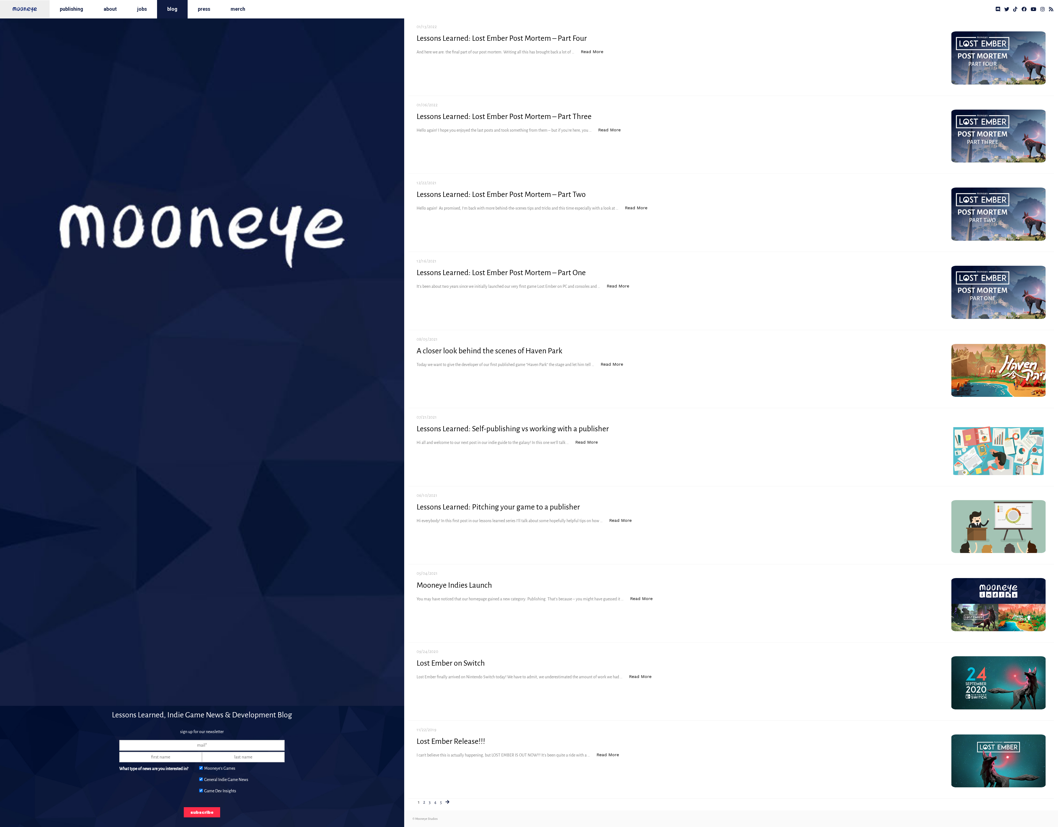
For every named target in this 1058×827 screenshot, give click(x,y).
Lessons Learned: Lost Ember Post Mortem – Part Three (504, 116)
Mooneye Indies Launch (454, 585)
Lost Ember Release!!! (451, 741)
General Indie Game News (226, 779)
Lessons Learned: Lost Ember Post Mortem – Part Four (502, 38)
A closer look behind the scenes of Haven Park (489, 351)
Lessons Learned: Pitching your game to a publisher (498, 507)
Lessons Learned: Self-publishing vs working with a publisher (513, 429)
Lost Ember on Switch (451, 663)
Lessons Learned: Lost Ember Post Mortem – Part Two (501, 194)
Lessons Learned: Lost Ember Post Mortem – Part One (501, 273)
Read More (595, 53)
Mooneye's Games (219, 768)
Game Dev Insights (220, 791)
